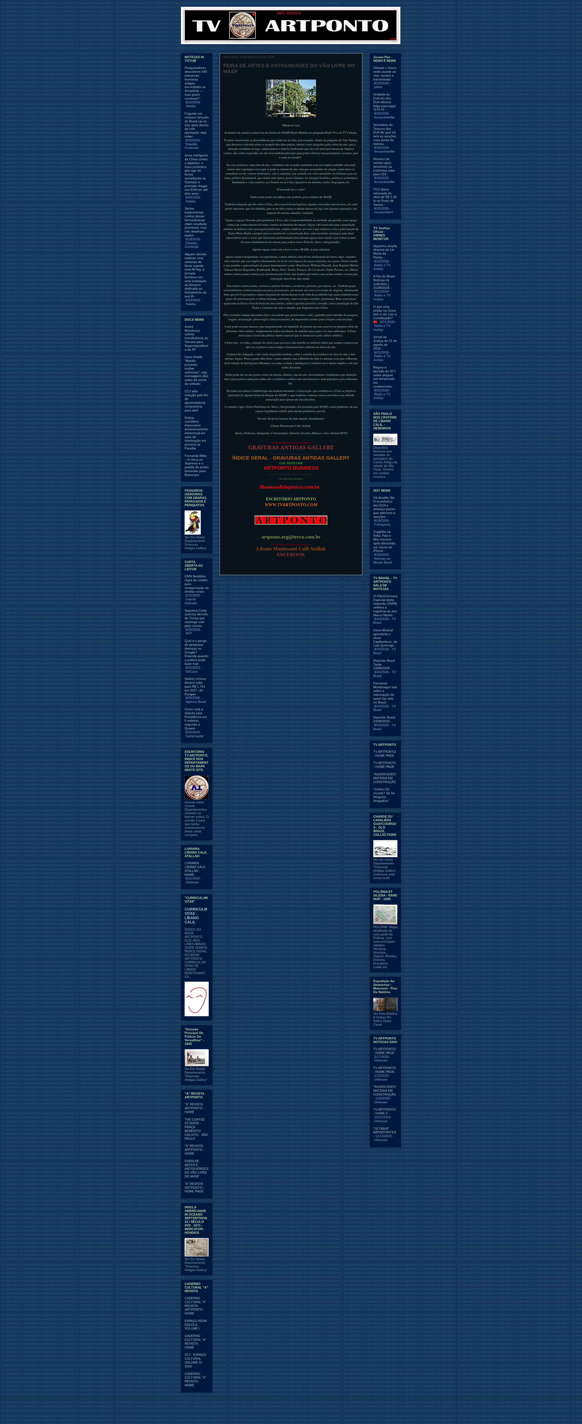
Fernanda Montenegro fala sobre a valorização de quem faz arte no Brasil (385, 692)
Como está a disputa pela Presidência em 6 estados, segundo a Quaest (196, 718)
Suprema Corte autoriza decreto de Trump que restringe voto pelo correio (196, 618)
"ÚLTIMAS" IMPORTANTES (384, 1130)
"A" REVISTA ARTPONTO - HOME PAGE (194, 1187)
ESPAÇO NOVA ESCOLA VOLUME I (196, 1324)
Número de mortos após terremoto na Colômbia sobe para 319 (384, 166)
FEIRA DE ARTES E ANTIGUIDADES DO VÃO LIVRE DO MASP (196, 1168)
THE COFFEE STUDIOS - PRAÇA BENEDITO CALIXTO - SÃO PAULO (196, 1129)
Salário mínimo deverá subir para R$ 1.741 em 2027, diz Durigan (195, 686)
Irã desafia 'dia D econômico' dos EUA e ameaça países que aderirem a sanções (384, 507)
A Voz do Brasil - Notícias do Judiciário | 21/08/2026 (385, 281)
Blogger (329, 1415)
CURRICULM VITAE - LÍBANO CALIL (196, 915)
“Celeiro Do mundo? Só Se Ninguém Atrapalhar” (384, 794)
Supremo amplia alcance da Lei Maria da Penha (385, 251)
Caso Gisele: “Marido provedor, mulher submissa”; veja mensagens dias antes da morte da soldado (196, 370)
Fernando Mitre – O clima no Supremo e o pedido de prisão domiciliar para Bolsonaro (197, 465)
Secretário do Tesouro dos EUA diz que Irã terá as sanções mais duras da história (384, 134)
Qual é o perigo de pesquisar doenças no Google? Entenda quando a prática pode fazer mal (196, 652)
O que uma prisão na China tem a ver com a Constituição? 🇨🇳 (385, 314)
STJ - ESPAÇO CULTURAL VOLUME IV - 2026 (195, 1360)
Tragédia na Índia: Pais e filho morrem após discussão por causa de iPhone (384, 541)
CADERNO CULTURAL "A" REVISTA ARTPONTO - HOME (195, 1305)
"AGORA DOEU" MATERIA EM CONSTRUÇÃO (385, 778)
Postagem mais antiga (341, 586)
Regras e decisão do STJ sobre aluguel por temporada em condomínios (384, 376)
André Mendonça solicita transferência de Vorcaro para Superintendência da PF (196, 338)
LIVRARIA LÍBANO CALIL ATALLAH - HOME (195, 868)
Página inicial (292, 586)
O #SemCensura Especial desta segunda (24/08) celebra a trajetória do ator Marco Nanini (385, 605)
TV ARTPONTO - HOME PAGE (384, 753)
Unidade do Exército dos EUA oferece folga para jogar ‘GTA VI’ (384, 102)
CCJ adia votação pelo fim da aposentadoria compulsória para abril (196, 400)
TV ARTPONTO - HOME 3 (384, 1111)
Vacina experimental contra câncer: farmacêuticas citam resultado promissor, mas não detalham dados (196, 222)
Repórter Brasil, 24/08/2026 (384, 719)
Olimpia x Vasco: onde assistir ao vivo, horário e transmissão (385, 73)
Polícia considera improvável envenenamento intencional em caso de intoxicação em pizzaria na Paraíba (196, 433)
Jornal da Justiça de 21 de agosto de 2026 (385, 342)
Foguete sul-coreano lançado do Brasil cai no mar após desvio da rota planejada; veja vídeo (197, 125)
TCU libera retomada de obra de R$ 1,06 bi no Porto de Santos (385, 197)
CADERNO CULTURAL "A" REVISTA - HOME (195, 1341)
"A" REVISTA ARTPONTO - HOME (194, 1108)
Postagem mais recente (242, 586)
